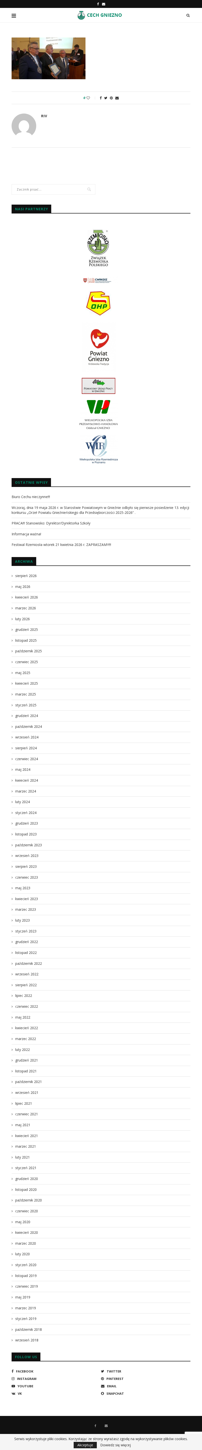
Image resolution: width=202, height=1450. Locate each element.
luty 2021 (22, 1157)
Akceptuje (85, 1445)
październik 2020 (28, 1200)
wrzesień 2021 (26, 1092)
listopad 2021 (26, 1071)
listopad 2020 (26, 1189)
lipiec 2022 (23, 995)
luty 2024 (22, 801)
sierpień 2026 (26, 575)
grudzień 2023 (26, 823)
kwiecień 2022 (26, 1027)
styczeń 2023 (25, 931)
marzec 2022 (25, 1038)
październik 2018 (28, 1329)
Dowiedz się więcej (115, 1445)
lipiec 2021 (23, 1103)
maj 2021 (22, 1124)
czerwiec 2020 (26, 1211)
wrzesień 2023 (26, 855)
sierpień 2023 (26, 866)
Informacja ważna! (26, 534)
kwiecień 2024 (26, 780)
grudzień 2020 (26, 1178)
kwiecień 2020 (26, 1232)
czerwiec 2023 (26, 877)
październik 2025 (28, 651)
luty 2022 (22, 1049)
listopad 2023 (26, 834)
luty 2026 (22, 619)
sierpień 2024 (26, 748)
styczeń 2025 (25, 705)
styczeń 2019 (25, 1318)
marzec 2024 (25, 791)
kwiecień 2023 (26, 898)
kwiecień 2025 (26, 683)
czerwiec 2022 (26, 1006)
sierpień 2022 (26, 985)
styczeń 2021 (25, 1167)
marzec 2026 (25, 608)
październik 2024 (28, 726)
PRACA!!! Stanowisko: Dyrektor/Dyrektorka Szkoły (51, 523)
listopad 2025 (26, 640)
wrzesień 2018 (26, 1340)
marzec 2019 (25, 1308)
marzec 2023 (25, 909)
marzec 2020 (25, 1243)
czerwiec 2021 (26, 1114)
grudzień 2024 (26, 715)
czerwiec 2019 (26, 1286)
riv (44, 116)
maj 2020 (22, 1221)
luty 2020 (22, 1254)
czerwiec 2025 (26, 661)
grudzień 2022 (26, 941)
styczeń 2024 (25, 812)
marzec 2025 (25, 694)
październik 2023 (28, 845)
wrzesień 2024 (26, 737)
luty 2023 (22, 920)
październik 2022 (28, 963)
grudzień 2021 (26, 1060)
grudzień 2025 (26, 629)
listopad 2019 (26, 1275)
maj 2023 (22, 888)
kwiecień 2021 (26, 1135)
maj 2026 (22, 586)
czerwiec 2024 (26, 758)
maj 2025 (22, 672)
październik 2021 (28, 1081)
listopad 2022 (26, 952)
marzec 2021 (25, 1146)
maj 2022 (22, 1017)
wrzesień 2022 (26, 974)
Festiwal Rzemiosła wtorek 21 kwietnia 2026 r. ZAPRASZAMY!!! (61, 544)
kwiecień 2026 (26, 597)
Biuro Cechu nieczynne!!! (31, 496)
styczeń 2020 (25, 1264)
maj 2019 (22, 1297)
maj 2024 (22, 769)
